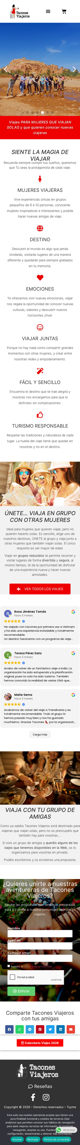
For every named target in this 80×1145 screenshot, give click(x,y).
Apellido (13, 940)
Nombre (14, 928)
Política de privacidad (57, 1139)
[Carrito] (64, 11)
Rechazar (33, 1139)
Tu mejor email (19, 953)
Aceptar (17, 1139)
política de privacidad (38, 966)
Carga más (40, 734)
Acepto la (31, 966)
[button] (48, 11)
